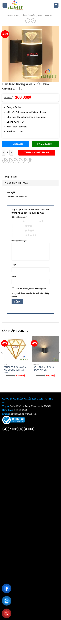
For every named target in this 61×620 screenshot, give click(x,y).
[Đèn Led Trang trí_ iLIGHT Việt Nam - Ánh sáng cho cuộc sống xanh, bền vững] (28, 5)
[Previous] (2, 358)
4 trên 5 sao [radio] (18, 230)
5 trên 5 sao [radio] (18, 235)
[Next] (58, 358)
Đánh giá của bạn (19, 217)
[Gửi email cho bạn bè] (19, 160)
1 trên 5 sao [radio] (16, 221)
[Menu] (5, 5)
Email (14, 276)
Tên (14, 265)
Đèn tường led (46, 15)
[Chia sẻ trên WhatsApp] (4, 160)
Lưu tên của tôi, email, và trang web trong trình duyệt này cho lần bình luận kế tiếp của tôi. (30, 293)
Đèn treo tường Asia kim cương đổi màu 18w (15, 369)
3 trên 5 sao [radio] (18, 226)
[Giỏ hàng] (56, 5)
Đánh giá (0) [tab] (11, 177)
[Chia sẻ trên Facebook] (9, 160)
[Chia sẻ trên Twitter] (14, 160)
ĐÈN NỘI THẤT (28, 15)
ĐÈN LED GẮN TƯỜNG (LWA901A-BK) (43, 368)
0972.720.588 (44, 143)
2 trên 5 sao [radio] (32, 221)
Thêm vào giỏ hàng (36, 152)
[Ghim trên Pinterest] (25, 160)
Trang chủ (13, 15)
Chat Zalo (18, 143)
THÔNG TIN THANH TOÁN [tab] (16, 183)
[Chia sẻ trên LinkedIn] (30, 160)
